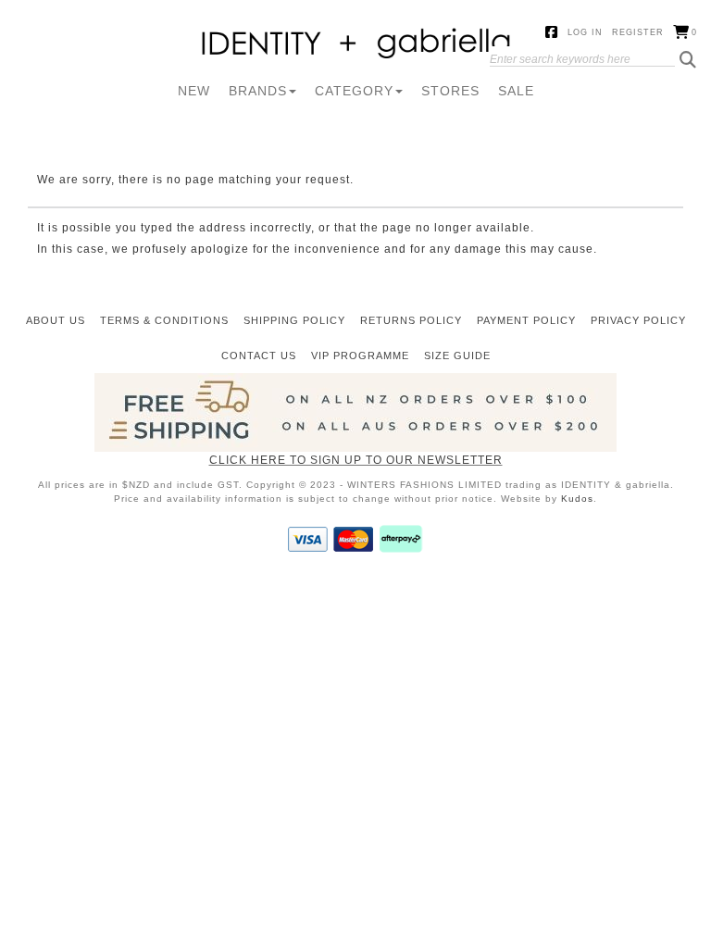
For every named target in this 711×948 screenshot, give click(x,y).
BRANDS (258, 90)
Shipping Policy (294, 320)
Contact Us (258, 355)
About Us (55, 320)
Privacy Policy (638, 320)
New (194, 90)
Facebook (551, 33)
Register (638, 32)
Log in (585, 32)
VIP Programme (360, 355)
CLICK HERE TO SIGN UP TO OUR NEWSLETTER (356, 460)
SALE (516, 90)
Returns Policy (411, 320)
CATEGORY (354, 90)
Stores (450, 90)
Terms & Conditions (164, 320)
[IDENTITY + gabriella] (356, 44)
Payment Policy (526, 320)
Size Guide (457, 355)
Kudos (577, 498)
